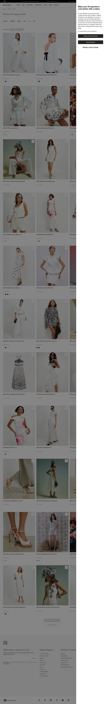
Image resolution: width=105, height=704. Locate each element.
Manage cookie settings (90, 47)
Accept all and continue (91, 36)
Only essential (90, 42)
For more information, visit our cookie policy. (87, 31)
